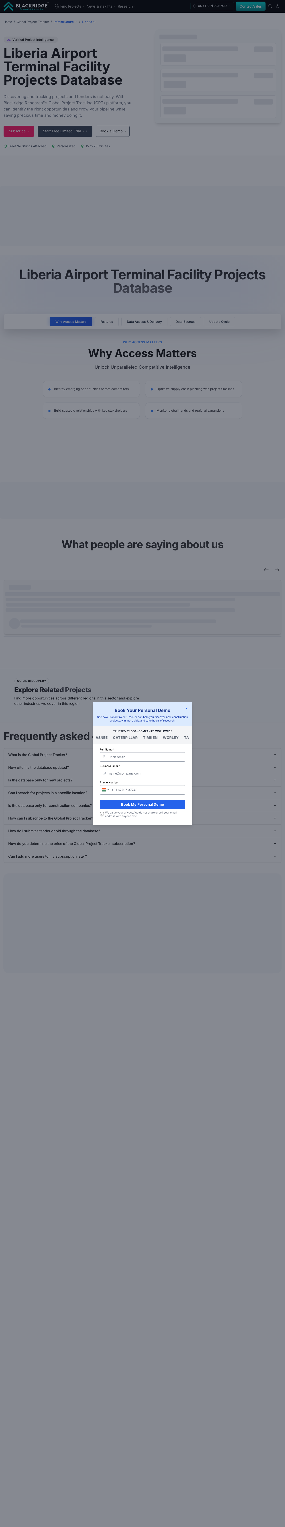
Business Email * (110, 766)
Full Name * (107, 749)
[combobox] (105, 789)
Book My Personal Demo (142, 804)
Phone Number (109, 782)
